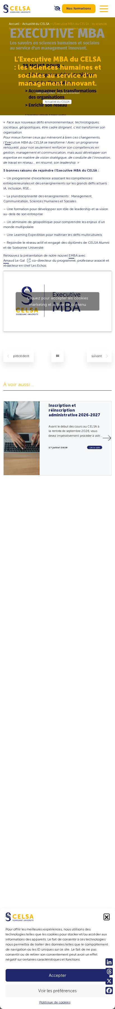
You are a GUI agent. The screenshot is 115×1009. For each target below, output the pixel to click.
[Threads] (109, 971)
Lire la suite (94, 447)
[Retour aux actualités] (57, 356)
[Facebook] (109, 990)
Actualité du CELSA (35, 24)
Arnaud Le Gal (14, 260)
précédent (21, 356)
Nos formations (78, 8)
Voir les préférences (57, 990)
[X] (109, 981)
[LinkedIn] (109, 962)
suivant (97, 356)
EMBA (73, 255)
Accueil (14, 24)
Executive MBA (16, 142)
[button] (106, 916)
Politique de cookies (54, 1002)
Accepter (57, 975)
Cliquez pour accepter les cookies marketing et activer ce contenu (57, 301)
